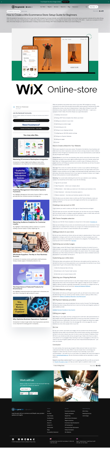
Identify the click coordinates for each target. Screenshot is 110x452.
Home (48, 411)
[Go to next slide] (108, 2)
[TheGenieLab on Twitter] (22, 439)
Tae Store (73, 240)
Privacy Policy (32, 441)
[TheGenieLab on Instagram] (16, 439)
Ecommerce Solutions (14, 11)
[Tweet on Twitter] (101, 11)
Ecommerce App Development (72, 422)
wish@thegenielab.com (62, 355)
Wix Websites (68, 432)
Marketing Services (86, 413)
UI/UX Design (85, 415)
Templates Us (93, 222)
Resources (75, 7)
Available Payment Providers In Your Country (64, 310)
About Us (63, 7)
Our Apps (49, 420)
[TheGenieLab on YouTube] (25, 439)
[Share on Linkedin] (102, 11)
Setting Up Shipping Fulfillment (82, 286)
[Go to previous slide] (2, 2)
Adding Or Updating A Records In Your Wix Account (73, 296)
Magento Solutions (69, 420)
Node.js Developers (69, 429)
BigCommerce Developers (71, 418)
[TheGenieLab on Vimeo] (34, 439)
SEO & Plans (85, 411)
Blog (69, 7)
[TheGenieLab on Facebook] (19, 439)
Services (56, 7)
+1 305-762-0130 (53, 442)
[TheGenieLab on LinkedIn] (13, 439)
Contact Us (49, 425)
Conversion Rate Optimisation (72, 427)
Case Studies (50, 415)
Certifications (50, 418)
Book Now (92, 7)
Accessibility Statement (52, 432)
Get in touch (24, 389)
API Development (69, 425)
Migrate (50, 7)
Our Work (43, 7)
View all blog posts (59, 365)
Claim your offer (69, 1)
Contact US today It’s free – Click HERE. (31, 128)
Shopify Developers (69, 413)
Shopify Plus (67, 415)
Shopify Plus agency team (61, 362)
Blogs (48, 429)
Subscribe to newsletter (30, 120)
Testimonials (50, 427)
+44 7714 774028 (83, 442)
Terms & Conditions (25, 441)
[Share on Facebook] (99, 11)
